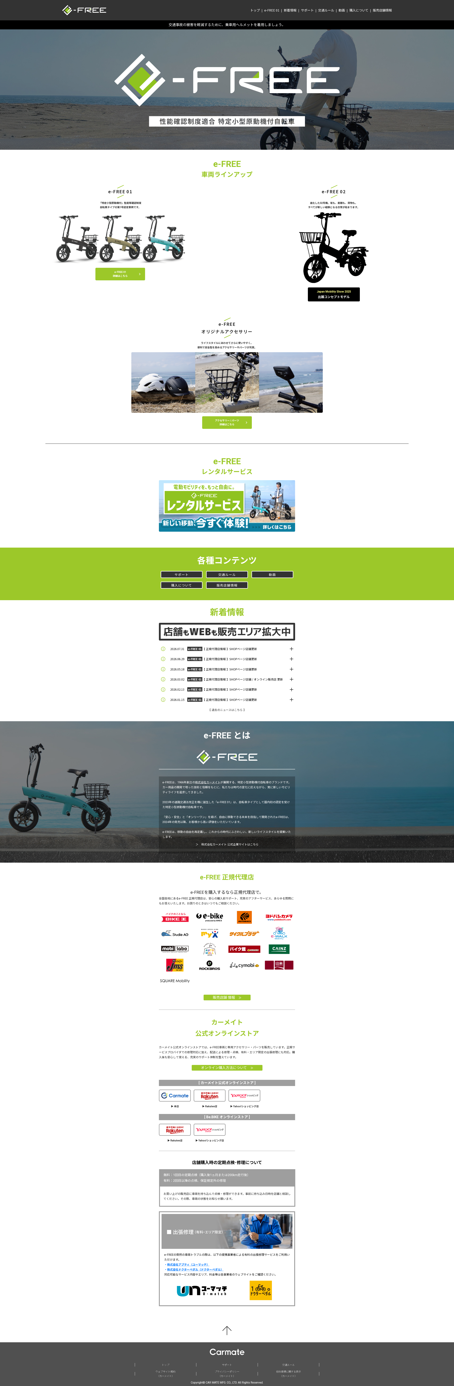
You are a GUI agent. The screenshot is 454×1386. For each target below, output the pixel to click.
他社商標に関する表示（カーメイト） (288, 1374)
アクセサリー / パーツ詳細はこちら (227, 422)
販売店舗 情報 (227, 997)
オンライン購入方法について (227, 1068)
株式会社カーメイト (207, 782)
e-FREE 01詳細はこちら (120, 274)
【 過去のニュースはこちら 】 (227, 710)
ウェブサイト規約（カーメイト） (165, 1374)
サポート (182, 574)
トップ (165, 1365)
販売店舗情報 (227, 585)
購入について (181, 585)
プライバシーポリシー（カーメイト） (227, 1374)
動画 (272, 574)
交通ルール (227, 574)
